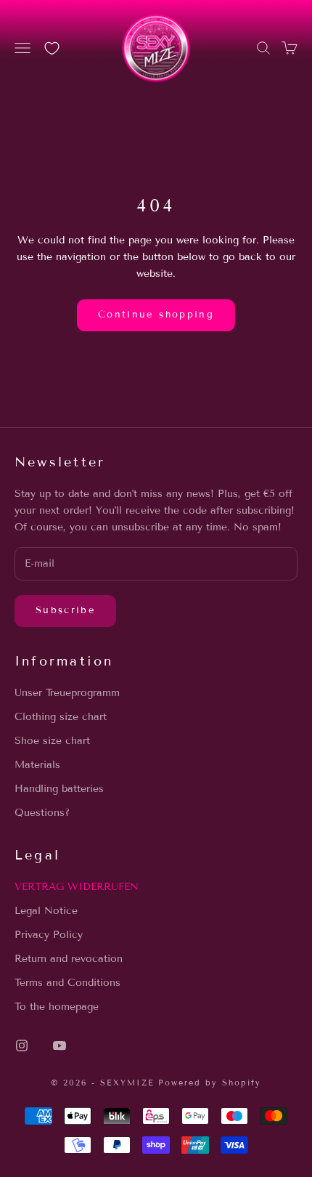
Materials (37, 765)
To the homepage (57, 1006)
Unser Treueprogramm (67, 693)
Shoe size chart (52, 741)
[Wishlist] (52, 48)
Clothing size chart (61, 717)
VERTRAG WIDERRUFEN (77, 887)
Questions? (42, 812)
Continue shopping (156, 314)
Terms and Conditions (67, 982)
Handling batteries (59, 788)
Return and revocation (69, 958)
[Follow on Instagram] (22, 1045)
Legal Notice (46, 911)
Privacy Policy (49, 935)
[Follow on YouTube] (59, 1045)
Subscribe (65, 610)
